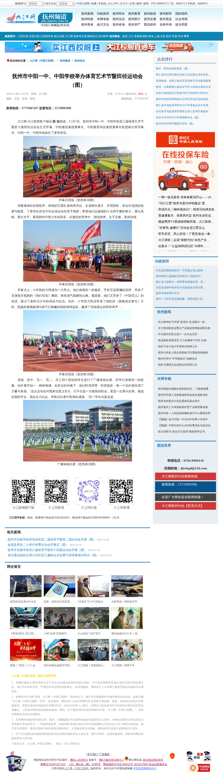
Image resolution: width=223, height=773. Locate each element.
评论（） (143, 93)
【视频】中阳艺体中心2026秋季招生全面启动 (184, 425)
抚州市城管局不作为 (167, 293)
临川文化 (103, 24)
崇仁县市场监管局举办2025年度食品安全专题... (183, 105)
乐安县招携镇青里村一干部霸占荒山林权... (180, 270)
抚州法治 (119, 19)
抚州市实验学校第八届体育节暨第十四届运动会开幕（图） (47, 550)
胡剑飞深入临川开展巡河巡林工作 (177, 346)
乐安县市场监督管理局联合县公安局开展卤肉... (183, 111)
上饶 (157, 36)
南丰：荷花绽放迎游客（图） (173, 68)
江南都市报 (46, 36)
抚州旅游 (150, 13)
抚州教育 (134, 13)
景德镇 (138, 36)
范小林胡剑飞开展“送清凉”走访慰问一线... (182, 322)
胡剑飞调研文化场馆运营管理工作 (177, 364)
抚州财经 (166, 13)
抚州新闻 (87, 13)
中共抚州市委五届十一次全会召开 (177, 334)
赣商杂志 (92, 36)
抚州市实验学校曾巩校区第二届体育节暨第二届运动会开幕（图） (52, 539)
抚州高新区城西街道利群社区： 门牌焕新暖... (184, 388)
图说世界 (164, 445)
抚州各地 (119, 24)
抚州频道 (65, 60)
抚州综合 (79, 60)
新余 (151, 36)
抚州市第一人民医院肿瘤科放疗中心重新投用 (184, 413)
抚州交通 (150, 19)
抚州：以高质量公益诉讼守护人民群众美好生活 (183, 86)
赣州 (145, 36)
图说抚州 (150, 24)
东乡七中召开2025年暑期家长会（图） (178, 117)
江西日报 (23, 36)
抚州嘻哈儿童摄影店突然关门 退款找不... (179, 276)
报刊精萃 (103, 36)
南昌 (125, 36)
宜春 (174, 36)
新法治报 (59, 36)
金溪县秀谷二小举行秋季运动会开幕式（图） (38, 544)
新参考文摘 (79, 36)
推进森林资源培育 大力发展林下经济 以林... (183, 340)
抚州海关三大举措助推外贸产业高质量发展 (183, 407)
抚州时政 (87, 19)
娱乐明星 (181, 24)
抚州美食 (87, 24)
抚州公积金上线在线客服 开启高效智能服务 (183, 352)
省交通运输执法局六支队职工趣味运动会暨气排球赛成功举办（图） (53, 555)
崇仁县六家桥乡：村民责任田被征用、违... (180, 281)
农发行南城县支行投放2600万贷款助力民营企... (183, 93)
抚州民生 (119, 13)
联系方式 (194, 506)
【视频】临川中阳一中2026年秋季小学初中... (184, 419)
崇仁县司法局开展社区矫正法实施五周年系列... (183, 74)
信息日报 (34, 36)
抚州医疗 (134, 19)
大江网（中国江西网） (43, 60)
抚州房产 (134, 24)
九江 (130, 36)
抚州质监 (166, 19)
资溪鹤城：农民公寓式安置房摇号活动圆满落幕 (183, 80)
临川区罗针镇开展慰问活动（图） (175, 123)
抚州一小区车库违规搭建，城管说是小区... (180, 298)
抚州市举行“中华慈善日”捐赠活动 (177, 358)
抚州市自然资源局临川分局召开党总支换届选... (183, 99)
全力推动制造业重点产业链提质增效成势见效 (184, 328)
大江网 (69, 36)
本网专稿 (103, 19)
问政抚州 (103, 13)
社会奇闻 (181, 19)
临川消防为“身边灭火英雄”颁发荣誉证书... (182, 431)
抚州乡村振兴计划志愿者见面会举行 (179, 401)
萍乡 (180, 36)
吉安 (163, 36)
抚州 (168, 36)
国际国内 (181, 13)
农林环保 (166, 24)
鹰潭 (186, 36)
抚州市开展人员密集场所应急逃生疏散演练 (183, 394)
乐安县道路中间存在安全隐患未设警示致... (180, 287)
